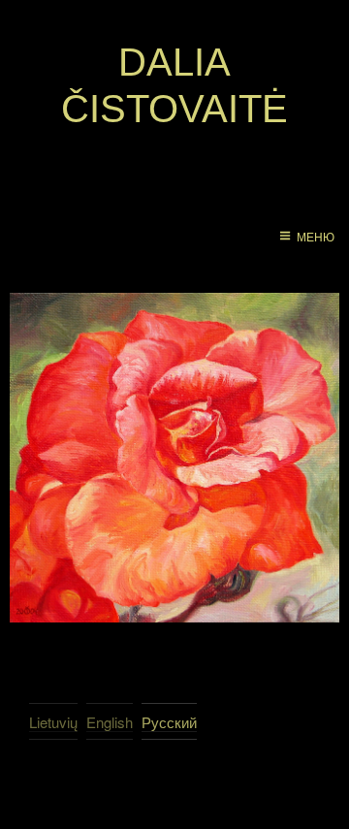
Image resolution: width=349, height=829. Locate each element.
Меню (315, 237)
